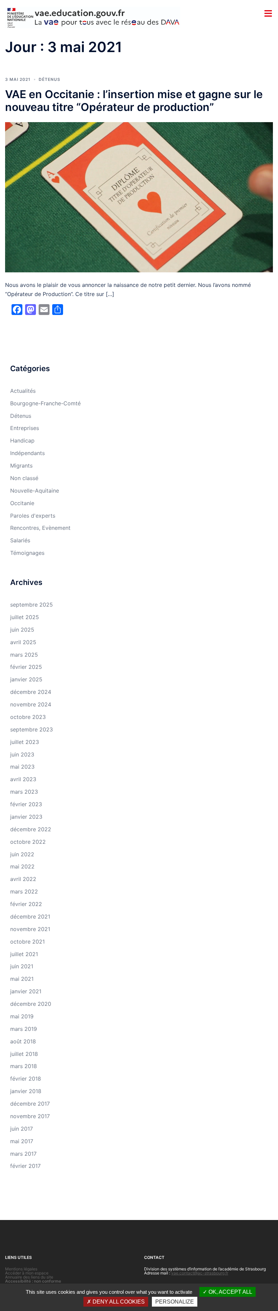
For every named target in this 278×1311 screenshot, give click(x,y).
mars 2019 (23, 1028)
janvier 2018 (25, 1091)
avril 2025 (23, 642)
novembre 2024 (30, 704)
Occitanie (22, 503)
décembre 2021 (30, 916)
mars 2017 (23, 1153)
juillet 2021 (24, 954)
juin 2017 (21, 1128)
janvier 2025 (26, 679)
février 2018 (25, 1078)
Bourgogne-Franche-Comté (45, 403)
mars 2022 (24, 891)
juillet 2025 (24, 617)
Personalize (174, 1302)
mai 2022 (22, 866)
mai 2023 (22, 766)
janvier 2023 (26, 816)
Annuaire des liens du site (29, 1277)
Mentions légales (21, 1268)
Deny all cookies (118, 1302)
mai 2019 (22, 1016)
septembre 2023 (31, 729)
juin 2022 (22, 854)
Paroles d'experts (32, 515)
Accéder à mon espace (26, 1272)
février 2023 (26, 804)
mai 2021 (22, 978)
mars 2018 (23, 1066)
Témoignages (27, 552)
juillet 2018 (24, 1053)
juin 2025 (22, 629)
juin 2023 (22, 754)
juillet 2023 (24, 742)
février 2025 (26, 666)
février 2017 (25, 1165)
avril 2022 (23, 879)
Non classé (24, 478)
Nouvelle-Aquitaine (34, 490)
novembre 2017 (30, 1116)
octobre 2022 (28, 841)
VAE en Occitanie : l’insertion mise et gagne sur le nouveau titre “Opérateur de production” (134, 101)
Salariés (20, 540)
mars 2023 (24, 791)
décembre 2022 (30, 829)
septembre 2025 (31, 604)
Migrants (21, 465)
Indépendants (27, 453)
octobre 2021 (27, 941)
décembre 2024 (30, 691)
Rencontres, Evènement (40, 527)
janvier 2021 (25, 991)
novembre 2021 (30, 929)
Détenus (49, 79)
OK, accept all (229, 1292)
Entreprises (24, 428)
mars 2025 (24, 654)
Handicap (22, 440)
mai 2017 (21, 1141)
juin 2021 (21, 966)
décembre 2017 (30, 1103)
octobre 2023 (28, 717)
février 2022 (26, 904)
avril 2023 (23, 779)
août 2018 (23, 1041)
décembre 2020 (30, 1003)
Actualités (23, 390)
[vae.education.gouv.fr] (92, 17)
